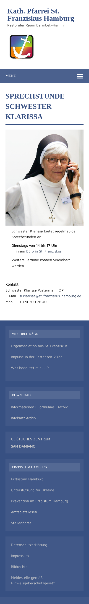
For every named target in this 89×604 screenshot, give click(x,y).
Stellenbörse (21, 523)
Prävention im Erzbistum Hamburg (39, 501)
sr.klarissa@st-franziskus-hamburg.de (50, 296)
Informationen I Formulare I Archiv (39, 407)
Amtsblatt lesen (24, 512)
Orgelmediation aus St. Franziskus (39, 346)
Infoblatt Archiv (23, 418)
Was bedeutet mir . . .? (30, 368)
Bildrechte (19, 567)
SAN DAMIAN (22, 446)
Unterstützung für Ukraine (32, 490)
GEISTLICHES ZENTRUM (30, 439)
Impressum (20, 556)
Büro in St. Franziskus (44, 251)
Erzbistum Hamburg (27, 479)
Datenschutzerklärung (29, 545)
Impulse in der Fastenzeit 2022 (36, 357)
